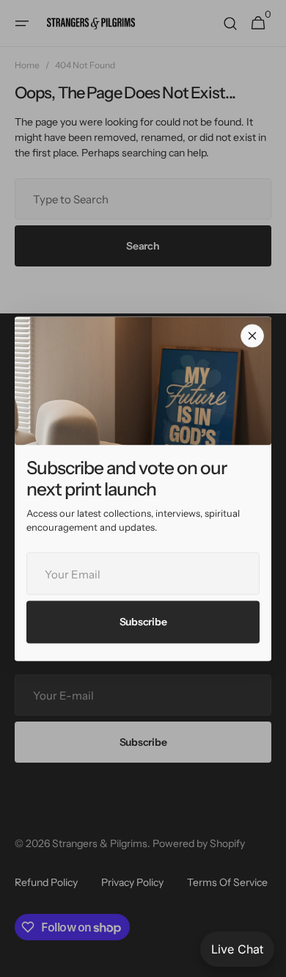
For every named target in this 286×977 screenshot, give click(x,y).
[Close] (252, 335)
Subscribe (143, 621)
